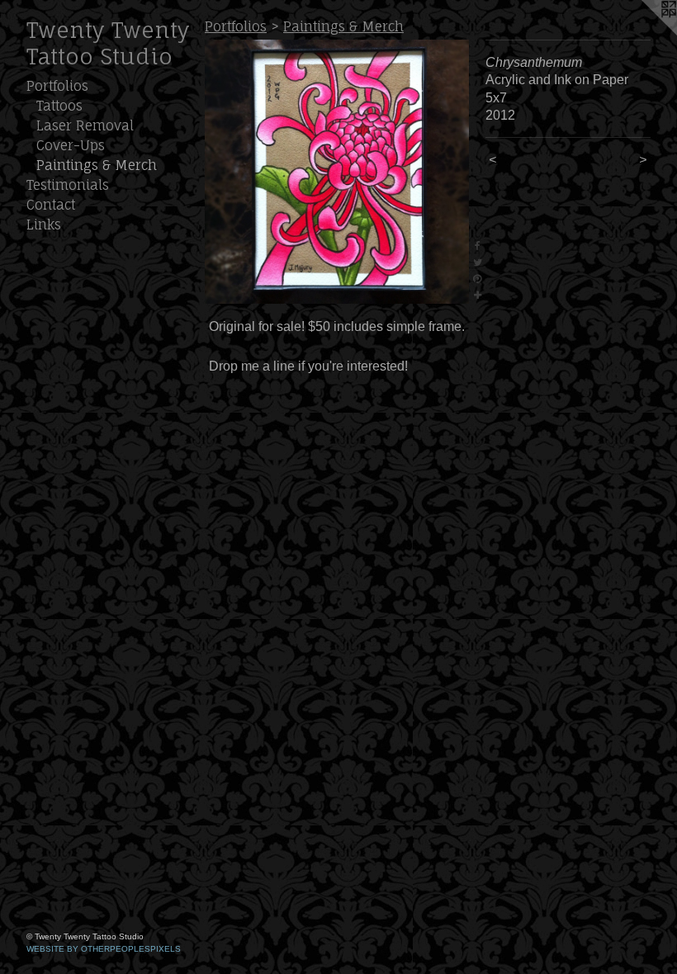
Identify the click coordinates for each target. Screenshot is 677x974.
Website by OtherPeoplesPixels (103, 948)
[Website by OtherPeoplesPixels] (644, 33)
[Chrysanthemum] (337, 172)
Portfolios (57, 86)
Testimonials (67, 185)
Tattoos (59, 105)
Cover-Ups (70, 145)
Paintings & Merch (96, 165)
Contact (50, 204)
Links (43, 224)
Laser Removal (85, 125)
